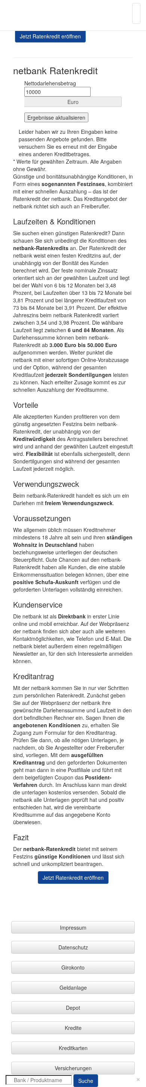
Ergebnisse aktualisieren (56, 117)
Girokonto (73, 967)
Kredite (73, 1027)
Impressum (73, 927)
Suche (85, 1080)
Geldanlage (73, 987)
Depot (73, 1007)
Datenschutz (73, 947)
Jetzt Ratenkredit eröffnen (50, 36)
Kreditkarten (73, 1048)
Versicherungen (73, 1068)
